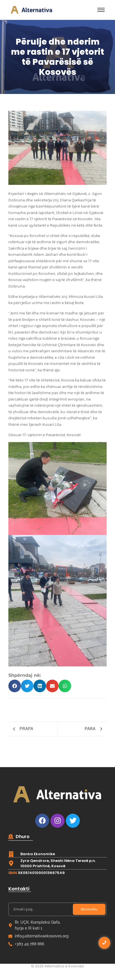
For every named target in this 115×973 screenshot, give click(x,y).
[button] (14, 686)
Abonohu (89, 909)
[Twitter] (73, 821)
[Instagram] (57, 821)
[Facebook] (42, 821)
